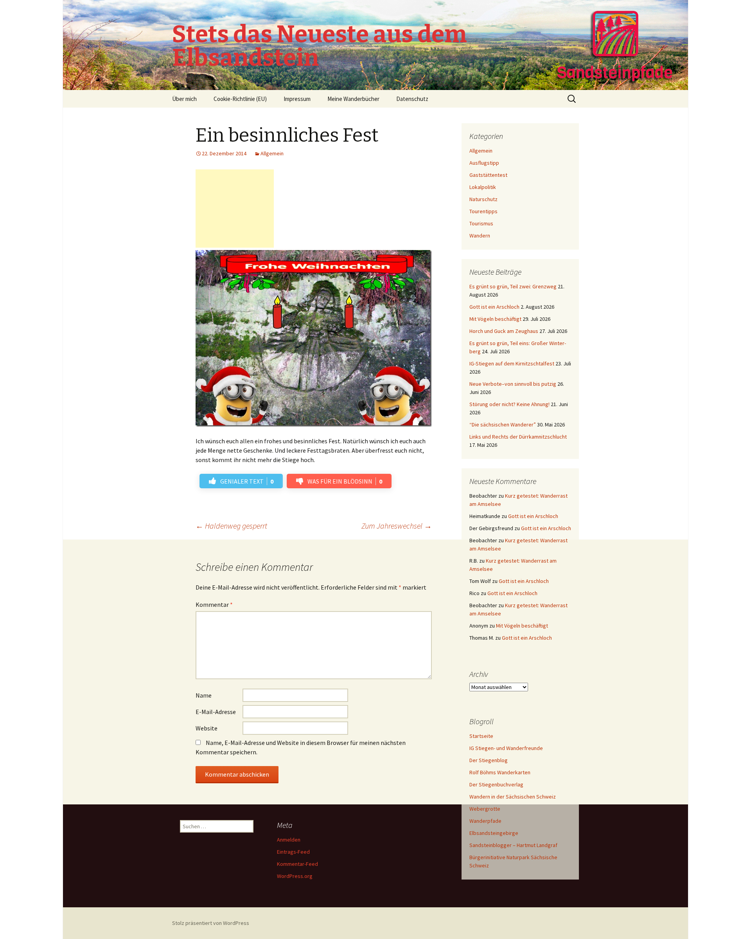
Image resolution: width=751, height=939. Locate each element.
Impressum (297, 99)
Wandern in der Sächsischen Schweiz (512, 796)
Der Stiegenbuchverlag (496, 784)
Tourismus (481, 223)
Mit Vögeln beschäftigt (495, 318)
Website (206, 728)
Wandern (479, 235)
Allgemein (272, 153)
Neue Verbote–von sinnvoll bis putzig (512, 383)
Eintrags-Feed (293, 851)
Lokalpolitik (482, 187)
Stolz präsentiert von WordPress (210, 922)
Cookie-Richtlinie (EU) (240, 99)
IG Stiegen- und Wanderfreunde (506, 748)
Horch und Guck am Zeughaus (503, 331)
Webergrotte (484, 808)
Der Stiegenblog (488, 760)
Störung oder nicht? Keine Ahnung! (509, 404)
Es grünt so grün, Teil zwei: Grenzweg (513, 286)
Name (204, 695)
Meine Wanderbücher (353, 99)
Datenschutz (412, 99)
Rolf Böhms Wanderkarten (499, 772)
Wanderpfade (485, 820)
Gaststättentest (488, 174)
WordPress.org (295, 876)
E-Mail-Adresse (216, 712)
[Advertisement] (235, 208)
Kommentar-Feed (297, 863)
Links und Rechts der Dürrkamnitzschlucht (518, 436)
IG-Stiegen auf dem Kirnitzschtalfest (511, 363)
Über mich (184, 99)
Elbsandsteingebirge (493, 832)
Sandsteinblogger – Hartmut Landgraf (513, 845)
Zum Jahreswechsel (396, 526)
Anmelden (288, 839)
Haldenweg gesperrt (231, 526)
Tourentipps (483, 211)
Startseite (481, 735)
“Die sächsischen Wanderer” (502, 424)
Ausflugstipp (484, 162)
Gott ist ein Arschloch (494, 306)
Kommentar (214, 604)
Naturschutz (483, 199)
